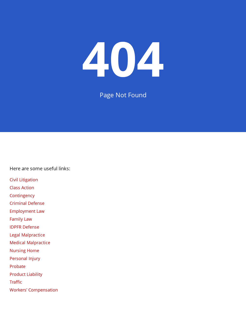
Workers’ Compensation (34, 290)
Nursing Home (24, 250)
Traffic (16, 282)
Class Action (22, 187)
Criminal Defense (27, 203)
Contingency (22, 195)
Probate (17, 266)
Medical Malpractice (30, 242)
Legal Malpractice (27, 235)
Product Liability (26, 274)
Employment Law (27, 211)
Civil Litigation (24, 179)
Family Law (21, 219)
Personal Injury (25, 258)
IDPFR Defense (24, 227)
